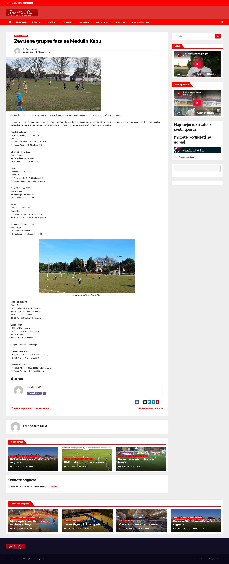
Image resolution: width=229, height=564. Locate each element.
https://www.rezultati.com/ (184, 157)
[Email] (44, 393)
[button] (222, 22)
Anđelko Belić (31, 49)
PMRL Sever (77, 521)
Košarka (52, 22)
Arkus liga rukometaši (18, 518)
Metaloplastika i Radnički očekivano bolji (27, 522)
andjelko (29, 466)
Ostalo (24, 35)
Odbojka (84, 22)
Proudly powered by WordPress (17, 559)
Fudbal (36, 22)
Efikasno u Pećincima (149, 408)
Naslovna (21, 22)
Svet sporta (103, 22)
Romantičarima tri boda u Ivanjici (136, 460)
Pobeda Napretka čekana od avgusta (30, 460)
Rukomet (68, 22)
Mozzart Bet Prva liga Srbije (82, 459)
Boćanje (121, 22)
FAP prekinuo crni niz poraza (84, 462)
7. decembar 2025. (20, 528)
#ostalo (48, 52)
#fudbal (41, 52)
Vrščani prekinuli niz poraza (138, 524)
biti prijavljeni (51, 486)
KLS (120, 521)
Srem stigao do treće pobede (84, 524)
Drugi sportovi (140, 22)
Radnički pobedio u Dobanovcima (31, 408)
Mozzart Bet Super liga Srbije (28, 456)
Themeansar (47, 559)
